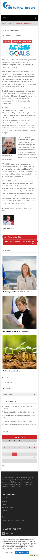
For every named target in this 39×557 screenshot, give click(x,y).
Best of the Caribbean (27, 412)
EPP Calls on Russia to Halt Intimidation (16, 331)
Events (4, 517)
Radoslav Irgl (8, 406)
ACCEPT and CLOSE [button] (22, 552)
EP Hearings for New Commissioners (15, 292)
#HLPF (26, 208)
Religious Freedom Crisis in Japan (21, 421)
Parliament (27, 42)
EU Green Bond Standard (11, 371)
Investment (17, 42)
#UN (3, 210)
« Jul (3, 465)
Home (4, 23)
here (23, 548)
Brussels (4, 501)
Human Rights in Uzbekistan (27, 424)
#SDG (31, 208)
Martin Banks (8, 35)
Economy (11, 23)
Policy (4, 504)
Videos (4, 514)
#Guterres (19, 208)
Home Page (5, 498)
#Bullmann (11, 208)
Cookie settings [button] (8, 552)
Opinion (4, 510)
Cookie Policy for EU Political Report (13, 520)
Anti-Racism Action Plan (12, 237)
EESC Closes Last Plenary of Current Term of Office (20, 242)
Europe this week (7, 507)
